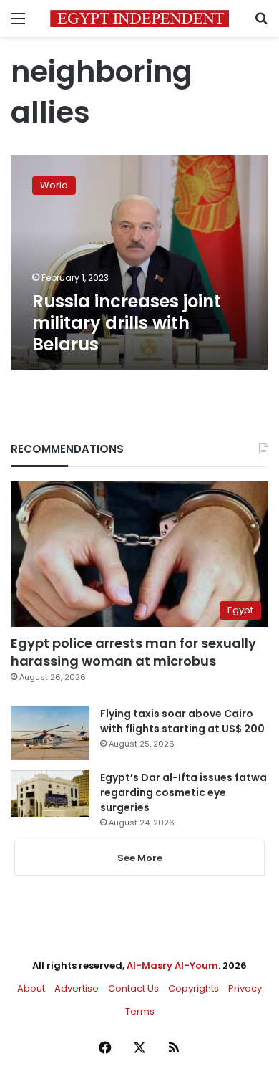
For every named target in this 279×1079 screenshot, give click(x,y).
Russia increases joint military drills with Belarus (126, 322)
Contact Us (133, 988)
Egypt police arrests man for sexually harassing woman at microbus (133, 652)
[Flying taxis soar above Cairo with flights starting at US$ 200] (50, 733)
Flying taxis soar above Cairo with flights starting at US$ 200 (182, 721)
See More (139, 858)
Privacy (245, 988)
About (31, 988)
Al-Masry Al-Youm (172, 965)
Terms (140, 1011)
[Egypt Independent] (139, 18)
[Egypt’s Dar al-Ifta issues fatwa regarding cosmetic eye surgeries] (50, 793)
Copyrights (193, 988)
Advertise (76, 988)
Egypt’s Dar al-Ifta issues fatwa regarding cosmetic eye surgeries (183, 792)
